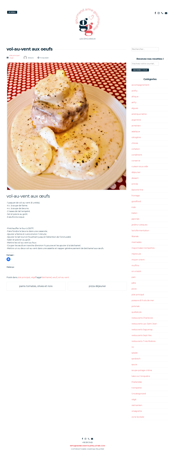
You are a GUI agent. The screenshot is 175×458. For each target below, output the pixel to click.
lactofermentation (140, 230)
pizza (134, 289)
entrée (135, 184)
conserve (136, 161)
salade (135, 353)
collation (136, 149)
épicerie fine (137, 190)
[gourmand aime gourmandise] (87, 36)
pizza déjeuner (97, 286)
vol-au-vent (63, 277)
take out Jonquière (141, 376)
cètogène (136, 137)
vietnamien (137, 405)
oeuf (54, 277)
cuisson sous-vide (140, 166)
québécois (136, 312)
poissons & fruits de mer (143, 300)
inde (134, 207)
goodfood (136, 201)
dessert (135, 178)
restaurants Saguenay (142, 329)
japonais (135, 219)
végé (11, 58)
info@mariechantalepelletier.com (87, 446)
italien (134, 213)
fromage (136, 195)
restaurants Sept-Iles (141, 335)
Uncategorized (139, 394)
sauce (134, 364)
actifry (135, 91)
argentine (136, 120)
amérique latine (139, 114)
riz (133, 347)
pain (134, 277)
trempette (137, 388)
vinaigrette (137, 411)
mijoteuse (136, 254)
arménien (136, 126)
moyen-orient (138, 260)
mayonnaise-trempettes (143, 248)
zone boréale (138, 417)
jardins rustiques (139, 225)
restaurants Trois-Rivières (143, 341)
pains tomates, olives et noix (36, 286)
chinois (135, 143)
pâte (134, 283)
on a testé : (137, 271)
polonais (135, 306)
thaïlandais (137, 382)
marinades (136, 242)
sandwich (136, 359)
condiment (137, 155)
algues (135, 108)
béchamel (47, 277)
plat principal (14, 55)
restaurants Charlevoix (142, 318)
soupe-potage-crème (142, 370)
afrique (135, 96)
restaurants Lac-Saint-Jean (144, 324)
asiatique (136, 131)
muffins (135, 265)
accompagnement (140, 85)
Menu (13, 12)
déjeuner (136, 172)
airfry (134, 102)
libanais (135, 236)
